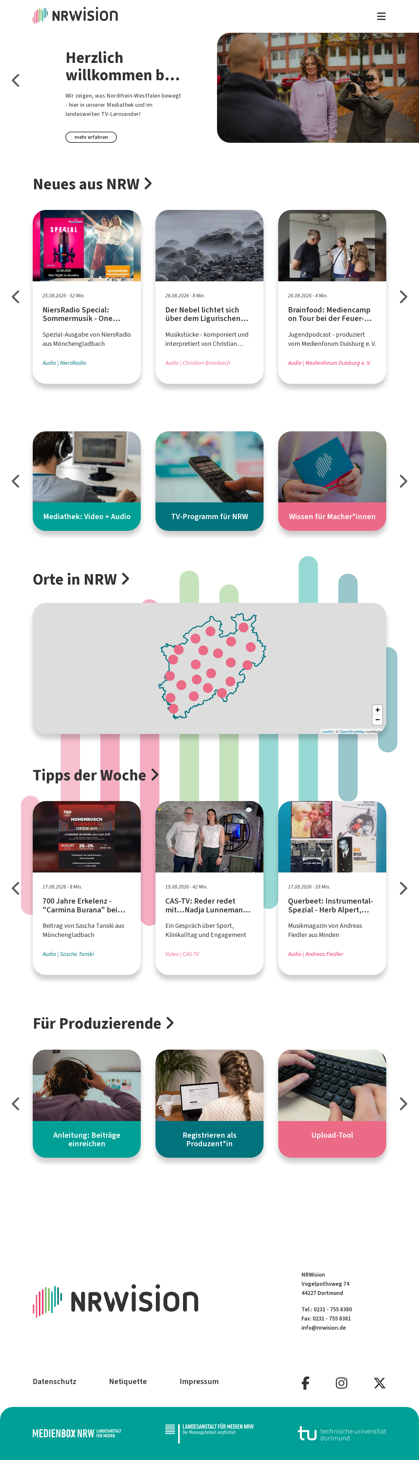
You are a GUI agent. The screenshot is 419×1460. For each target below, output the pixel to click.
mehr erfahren (91, 137)
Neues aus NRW (86, 184)
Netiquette (128, 1381)
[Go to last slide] (16, 297)
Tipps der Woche (89, 775)
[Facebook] (305, 1383)
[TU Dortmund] (342, 1433)
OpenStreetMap (352, 731)
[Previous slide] (16, 80)
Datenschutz (54, 1381)
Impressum (199, 1381)
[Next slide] (402, 80)
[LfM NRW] (209, 1433)
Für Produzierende (97, 1023)
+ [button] (377, 710)
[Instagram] (341, 1383)
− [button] (377, 720)
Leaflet (327, 731)
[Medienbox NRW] (77, 1433)
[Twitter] (379, 1383)
